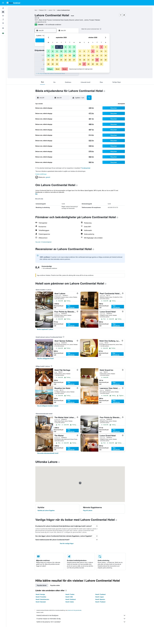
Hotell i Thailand (100, 602)
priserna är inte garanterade (74, 610)
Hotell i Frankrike (41, 597)
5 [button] (69, 47)
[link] (45, 329)
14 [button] (48, 55)
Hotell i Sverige (40, 594)
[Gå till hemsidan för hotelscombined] (13, 3)
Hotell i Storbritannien (42, 599)
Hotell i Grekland (71, 599)
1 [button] (52, 47)
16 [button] (57, 55)
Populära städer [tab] (55, 585)
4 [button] (65, 47)
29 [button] (52, 64)
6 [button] (74, 47)
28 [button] (48, 64)
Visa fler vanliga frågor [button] (67, 543)
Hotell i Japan (99, 597)
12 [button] (70, 51)
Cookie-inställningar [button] (41, 174)
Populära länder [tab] (42, 585)
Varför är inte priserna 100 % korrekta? (48, 622)
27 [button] (74, 60)
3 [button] (61, 47)
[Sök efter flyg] (3, 8)
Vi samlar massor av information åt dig (48, 619)
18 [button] (65, 55)
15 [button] (52, 55)
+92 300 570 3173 (40, 22)
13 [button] (74, 51)
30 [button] (57, 64)
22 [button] (52, 60)
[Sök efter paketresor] (3, 19)
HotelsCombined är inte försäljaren (47, 615)
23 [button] (57, 60)
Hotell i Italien (70, 602)
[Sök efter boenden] (3, 12)
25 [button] (65, 60)
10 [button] (61, 51)
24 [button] (61, 60)
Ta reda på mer (85, 168)
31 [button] (101, 64)
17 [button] (61, 55)
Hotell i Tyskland (100, 594)
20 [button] (74, 55)
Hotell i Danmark (41, 602)
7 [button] (48, 51)
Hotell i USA (69, 597)
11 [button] (65, 51)
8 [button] (52, 51)
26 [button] (70, 60)
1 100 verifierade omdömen (52, 24)
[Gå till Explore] (3, 23)
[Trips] (3, 28)
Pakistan (41, 10)
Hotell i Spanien (100, 599)
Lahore (50, 10)
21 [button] (48, 60)
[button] (3, 3)
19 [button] (70, 55)
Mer (36, 194)
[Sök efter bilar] (3, 15)
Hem (36, 10)
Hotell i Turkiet (70, 594)
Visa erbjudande (71, 306)
